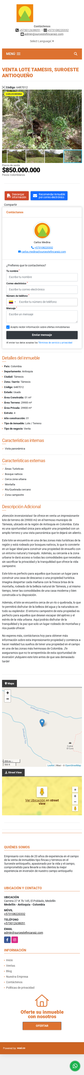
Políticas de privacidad (20, 987)
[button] (78, 93)
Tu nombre (13, 271)
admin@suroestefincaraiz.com (23, 932)
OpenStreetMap (73, 765)
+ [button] (7, 692)
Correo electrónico (17, 283)
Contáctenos (14, 982)
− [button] (7, 698)
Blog (9, 971)
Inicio (9, 960)
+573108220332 (58, 30)
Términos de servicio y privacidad (55, 342)
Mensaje (11, 308)
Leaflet (51, 765)
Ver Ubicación (35, 800)
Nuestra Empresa (17, 976)
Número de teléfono (17, 295)
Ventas (10, 965)
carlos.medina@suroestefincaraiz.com (43, 251)
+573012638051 (30, 30)
